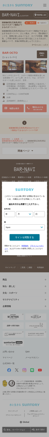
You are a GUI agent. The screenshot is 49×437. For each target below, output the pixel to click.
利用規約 (25, 246)
